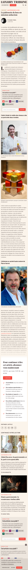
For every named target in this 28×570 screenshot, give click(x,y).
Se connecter (5, 5)
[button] (14, 285)
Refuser (13, 567)
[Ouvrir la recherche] (23, 5)
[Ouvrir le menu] (26, 5)
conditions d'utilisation (7, 564)
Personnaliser (5, 567)
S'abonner (13, 5)
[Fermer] (26, 545)
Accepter (19, 567)
